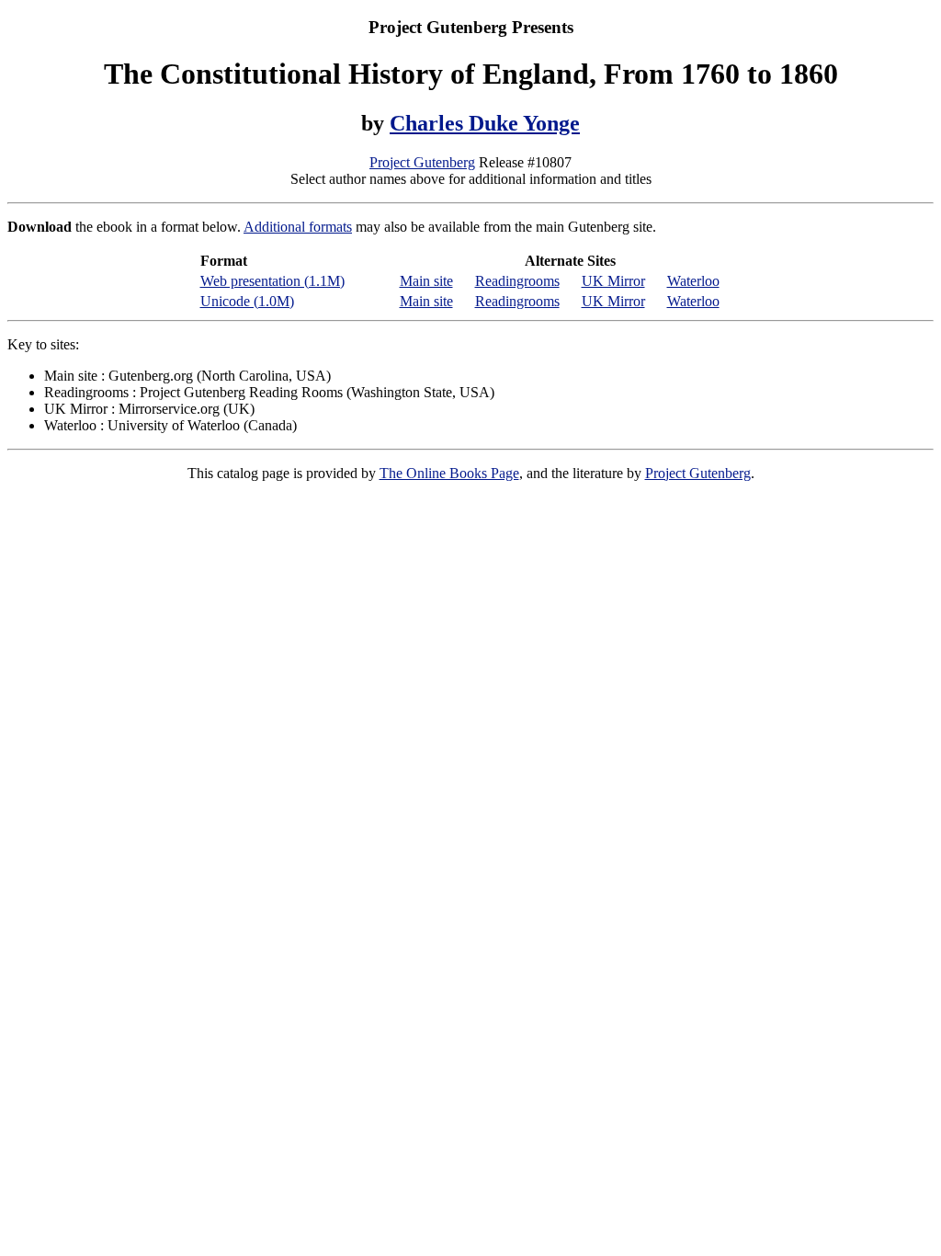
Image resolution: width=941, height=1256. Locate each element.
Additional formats (298, 226)
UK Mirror (613, 281)
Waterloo (693, 281)
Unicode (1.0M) (247, 301)
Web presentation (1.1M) (272, 281)
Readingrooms (517, 281)
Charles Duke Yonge (485, 123)
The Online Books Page (449, 473)
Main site (426, 281)
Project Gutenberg (422, 162)
